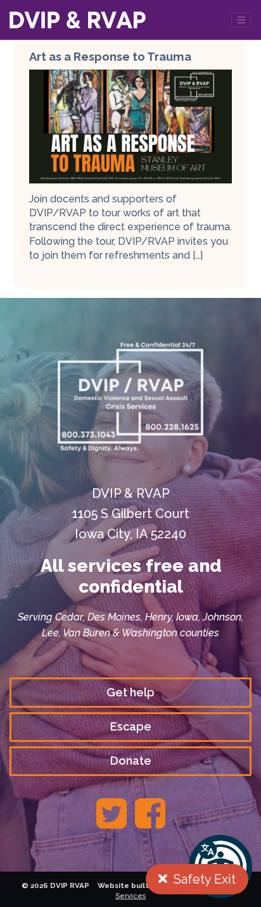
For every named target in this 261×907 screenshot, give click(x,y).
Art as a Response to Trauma (110, 56)
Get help (130, 692)
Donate (130, 760)
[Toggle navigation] (241, 20)
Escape (130, 726)
